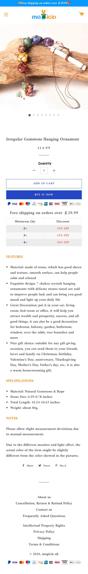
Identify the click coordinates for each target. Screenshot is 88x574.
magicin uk (50, 554)
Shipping (44, 538)
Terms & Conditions (44, 544)
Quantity (44, 163)
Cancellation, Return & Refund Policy (44, 503)
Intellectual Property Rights (44, 526)
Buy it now (44, 194)
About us (44, 497)
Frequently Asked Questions (44, 516)
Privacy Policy (44, 532)
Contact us (44, 510)
